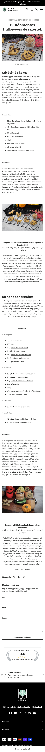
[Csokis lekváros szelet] (3, 749)
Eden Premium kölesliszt (21, 354)
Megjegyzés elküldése (23, 637)
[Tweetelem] (14, 577)
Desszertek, (11, 20)
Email (4, 607)
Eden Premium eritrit (19, 347)
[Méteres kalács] (42, 749)
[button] (36, 9)
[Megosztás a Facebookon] (19, 577)
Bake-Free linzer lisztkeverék (23, 121)
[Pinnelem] (24, 577)
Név (3, 597)
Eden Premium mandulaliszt (22, 380)
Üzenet (4, 618)
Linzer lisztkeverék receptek (27, 20)
